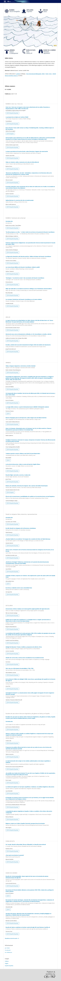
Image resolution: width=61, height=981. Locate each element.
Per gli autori (8, 950)
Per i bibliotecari (8, 952)
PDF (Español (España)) (13, 113)
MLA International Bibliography (33, 73)
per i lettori (7, 948)
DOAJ (50, 73)
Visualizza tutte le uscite (11, 938)
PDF (9, 413)
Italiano (7, 961)
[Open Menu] (4, 1)
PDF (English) (11, 133)
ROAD (46, 73)
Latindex (18, 73)
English (6, 963)
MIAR (43, 73)
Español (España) (9, 965)
